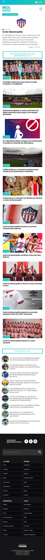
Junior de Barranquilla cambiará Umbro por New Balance (22, 256)
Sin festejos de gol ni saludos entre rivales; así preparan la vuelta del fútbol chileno (25, 367)
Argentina (27, 465)
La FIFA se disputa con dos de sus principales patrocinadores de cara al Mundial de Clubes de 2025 (24, 398)
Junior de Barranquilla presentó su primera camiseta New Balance (19, 227)
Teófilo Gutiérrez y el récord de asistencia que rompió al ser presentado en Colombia (20, 170)
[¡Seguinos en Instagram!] (35, 441)
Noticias (5, 469)
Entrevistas (6, 482)
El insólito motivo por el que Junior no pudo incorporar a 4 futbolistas (20, 83)
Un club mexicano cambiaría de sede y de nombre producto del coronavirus (25, 359)
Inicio (4, 465)
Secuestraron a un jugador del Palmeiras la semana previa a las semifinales (22, 414)
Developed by (14, 545)
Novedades (27, 504)
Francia (26, 495)
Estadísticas (6, 486)
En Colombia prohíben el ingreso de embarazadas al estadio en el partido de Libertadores (22, 142)
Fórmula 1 (27, 526)
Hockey (5, 534)
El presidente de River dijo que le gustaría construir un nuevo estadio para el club (23, 390)
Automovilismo (7, 517)
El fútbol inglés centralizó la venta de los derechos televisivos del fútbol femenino (24, 374)
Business (26, 509)
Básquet (5, 509)
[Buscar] (3, 2)
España (26, 473)
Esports (5, 521)
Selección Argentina (29, 534)
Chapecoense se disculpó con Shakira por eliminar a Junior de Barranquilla (22, 199)
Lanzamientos (28, 513)
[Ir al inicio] (6, 9)
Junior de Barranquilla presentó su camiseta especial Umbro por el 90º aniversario (20, 313)
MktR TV (5, 473)
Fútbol (5, 504)
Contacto (6, 495)
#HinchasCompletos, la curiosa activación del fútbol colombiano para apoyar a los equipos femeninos (20, 112)
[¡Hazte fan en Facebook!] (26, 441)
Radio (5, 478)
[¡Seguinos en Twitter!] (31, 441)
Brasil (25, 491)
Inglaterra (26, 469)
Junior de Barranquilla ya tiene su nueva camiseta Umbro (22, 284)
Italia (25, 482)
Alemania (26, 486)
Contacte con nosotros (22, 554)
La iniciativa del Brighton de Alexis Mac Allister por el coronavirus (25, 422)
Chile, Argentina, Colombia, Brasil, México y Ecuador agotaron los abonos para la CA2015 (24, 382)
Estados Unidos (28, 478)
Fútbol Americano (8, 526)
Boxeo (5, 530)
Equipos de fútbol (10, 14)
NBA (25, 517)
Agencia (5, 491)
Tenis (4, 513)
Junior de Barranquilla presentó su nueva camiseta (19, 342)
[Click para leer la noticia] (22, 69)
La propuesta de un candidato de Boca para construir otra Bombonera (25, 406)
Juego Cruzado (28, 530)
